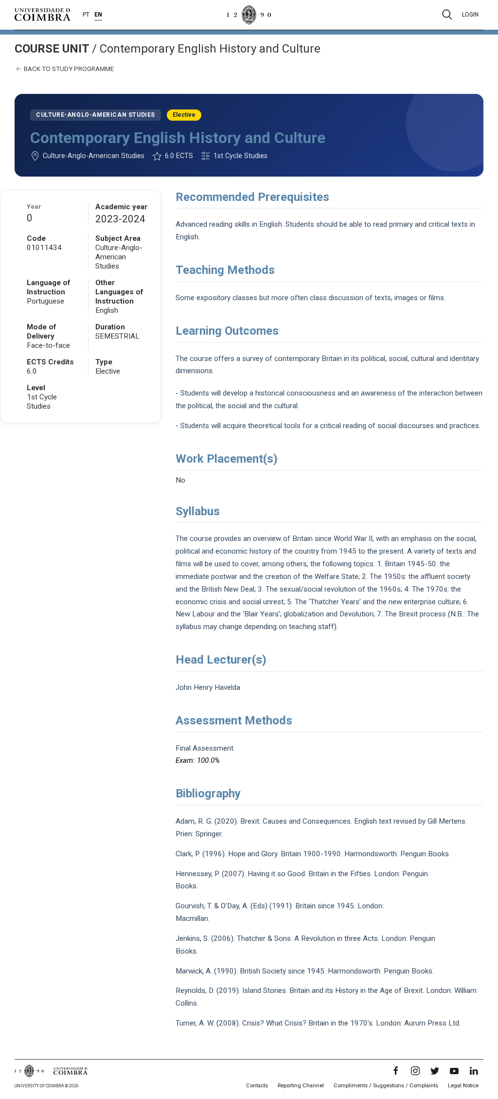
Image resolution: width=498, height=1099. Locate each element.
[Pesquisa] (447, 14)
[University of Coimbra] (43, 14)
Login (470, 15)
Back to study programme (68, 68)
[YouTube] (454, 1071)
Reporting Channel (301, 1085)
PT (86, 14)
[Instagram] (415, 1071)
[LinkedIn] (473, 1071)
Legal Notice (463, 1085)
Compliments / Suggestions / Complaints (386, 1085)
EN (98, 14)
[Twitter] (435, 1071)
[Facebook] (396, 1071)
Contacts (257, 1085)
